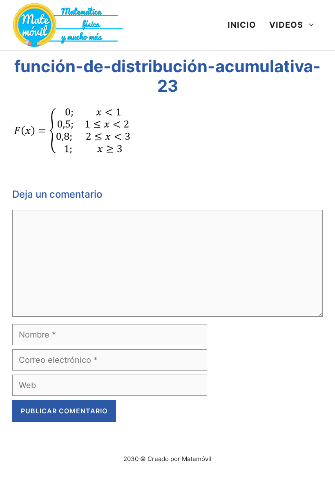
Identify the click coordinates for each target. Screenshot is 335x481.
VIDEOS (286, 25)
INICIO (242, 25)
